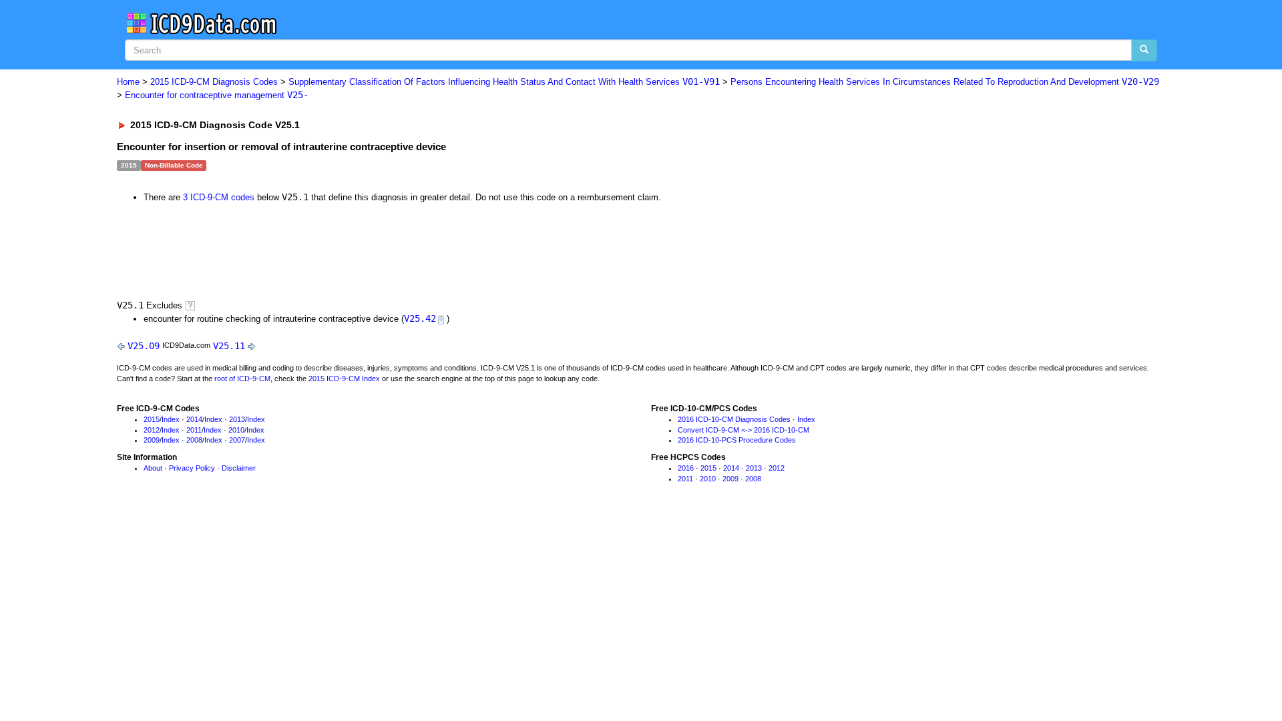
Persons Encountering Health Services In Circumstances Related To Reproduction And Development (944, 82)
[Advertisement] (355, 250)
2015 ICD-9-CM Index (344, 379)
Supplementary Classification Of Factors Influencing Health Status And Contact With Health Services (504, 82)
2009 (152, 440)
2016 (686, 468)
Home (128, 82)
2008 (194, 440)
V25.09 (144, 345)
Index (171, 419)
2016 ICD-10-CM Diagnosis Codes (734, 419)
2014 (194, 419)
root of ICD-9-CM (242, 379)
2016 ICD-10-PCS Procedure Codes (737, 440)
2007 (237, 440)
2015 (152, 419)
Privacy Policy (192, 468)
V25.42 (420, 318)
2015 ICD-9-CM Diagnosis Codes (214, 82)
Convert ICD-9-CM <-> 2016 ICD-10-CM (743, 430)
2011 (194, 430)
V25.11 (229, 345)
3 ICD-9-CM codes (218, 197)
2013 (237, 419)
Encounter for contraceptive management (216, 95)
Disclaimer (239, 468)
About (153, 468)
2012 (152, 430)
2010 (236, 430)
